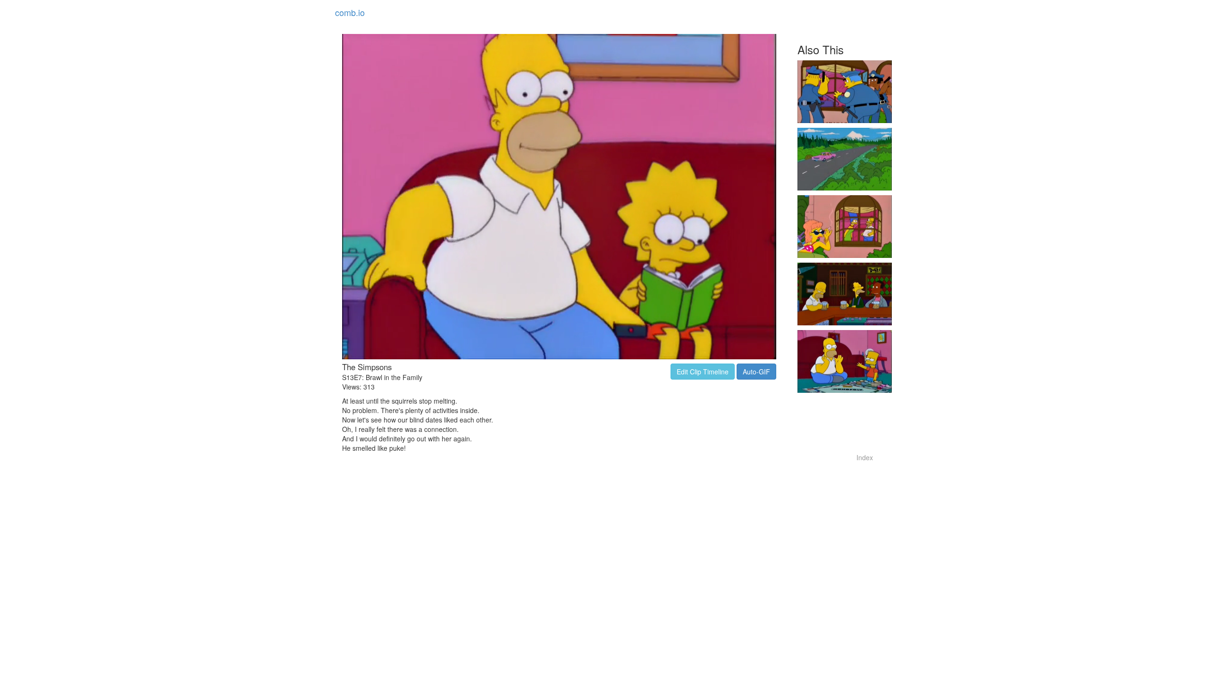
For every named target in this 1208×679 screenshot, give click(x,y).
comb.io (350, 12)
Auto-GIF (756, 371)
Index (864, 457)
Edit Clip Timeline (703, 371)
